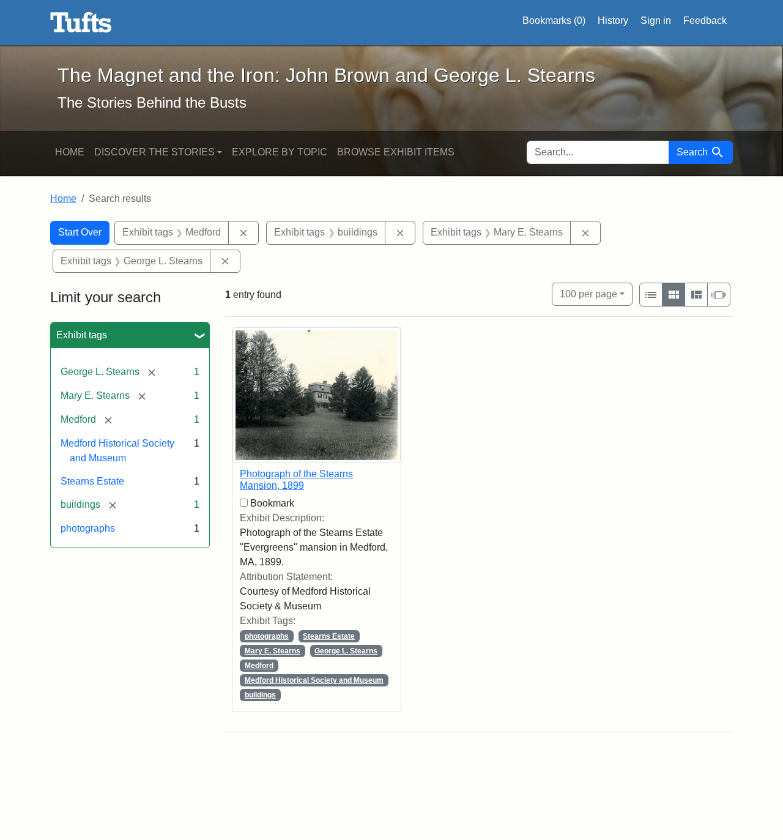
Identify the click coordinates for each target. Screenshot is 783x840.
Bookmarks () (553, 20)
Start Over (80, 232)
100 (588, 293)
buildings (260, 695)
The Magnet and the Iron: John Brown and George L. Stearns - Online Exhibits (81, 22)
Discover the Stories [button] (154, 152)
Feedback (705, 20)
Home (69, 152)
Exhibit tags (81, 335)
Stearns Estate (92, 481)
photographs (88, 528)
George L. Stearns (345, 651)
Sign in (655, 20)
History (613, 20)
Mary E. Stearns (272, 651)
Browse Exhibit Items (396, 152)
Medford (259, 665)
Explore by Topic (279, 152)
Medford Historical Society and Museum (314, 680)
